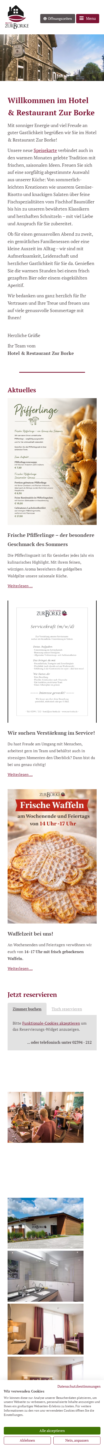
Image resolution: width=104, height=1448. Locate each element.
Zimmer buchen (27, 1008)
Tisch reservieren (67, 1008)
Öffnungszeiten (60, 18)
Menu (91, 18)
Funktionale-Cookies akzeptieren (51, 1023)
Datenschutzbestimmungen (78, 1386)
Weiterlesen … (20, 585)
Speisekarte (45, 150)
